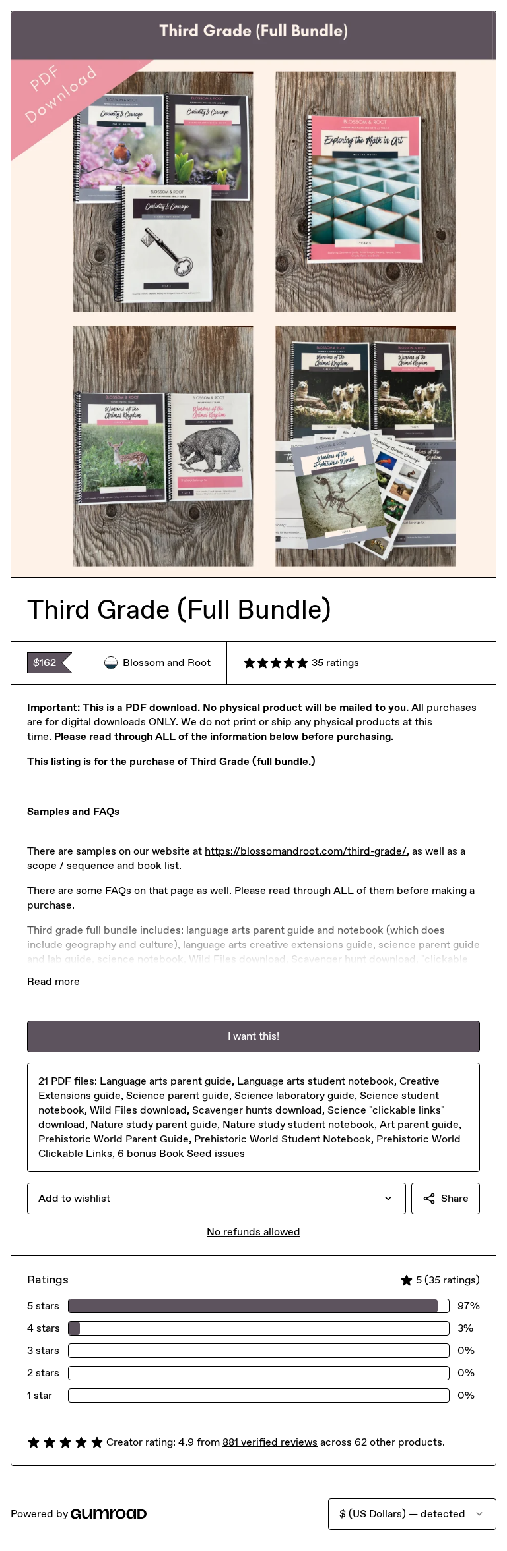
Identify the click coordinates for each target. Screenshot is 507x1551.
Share (455, 1198)
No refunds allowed (253, 1232)
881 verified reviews (270, 1442)
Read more (53, 981)
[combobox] (216, 1198)
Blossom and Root (167, 662)
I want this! (253, 1036)
